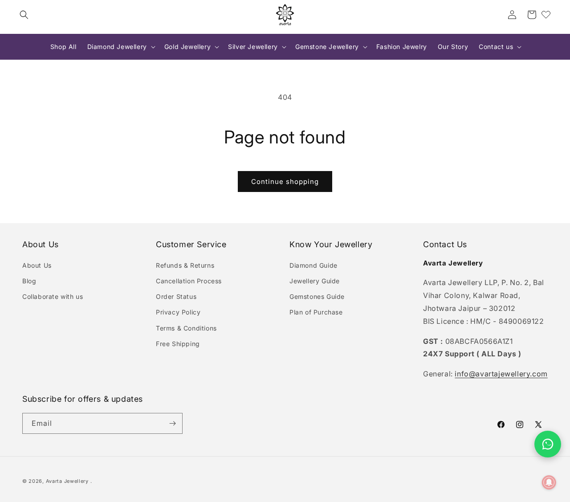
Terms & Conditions (186, 328)
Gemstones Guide (317, 296)
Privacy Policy (178, 312)
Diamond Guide (313, 265)
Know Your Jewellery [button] (330, 244)
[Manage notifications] (549, 482)
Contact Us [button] (445, 244)
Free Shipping (178, 343)
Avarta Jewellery (67, 481)
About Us (37, 265)
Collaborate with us (52, 296)
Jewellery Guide (314, 281)
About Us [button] (40, 244)
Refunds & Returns (185, 265)
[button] (24, 14)
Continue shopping (285, 181)
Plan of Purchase (316, 312)
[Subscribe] (172, 423)
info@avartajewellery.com (501, 373)
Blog (29, 281)
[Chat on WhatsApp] (547, 444)
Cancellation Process (189, 281)
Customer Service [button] (191, 244)
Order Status (176, 296)
